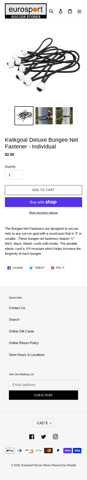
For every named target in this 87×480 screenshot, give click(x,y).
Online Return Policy (24, 343)
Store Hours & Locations (27, 355)
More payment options (43, 212)
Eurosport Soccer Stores (36, 465)
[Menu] (79, 11)
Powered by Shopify (64, 465)
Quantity (10, 166)
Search (14, 319)
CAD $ (42, 423)
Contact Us (17, 308)
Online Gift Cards (21, 331)
